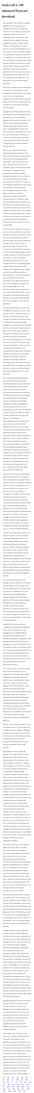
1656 (4, 1089)
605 (27, 1077)
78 (12, 1079)
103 (24, 1091)
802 (13, 1077)
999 (18, 1084)
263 (25, 1082)
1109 (18, 1086)
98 (3, 1079)
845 (19, 1091)
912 (22, 1079)
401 (21, 1082)
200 (23, 1084)
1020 (14, 1091)
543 (18, 1077)
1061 (4, 1091)
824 (23, 1089)
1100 (9, 1084)
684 (14, 1089)
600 (28, 1086)
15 (12, 1082)
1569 (8, 1086)
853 (13, 1086)
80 (3, 1082)
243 (18, 1089)
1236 (23, 1086)
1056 (17, 1079)
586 (27, 1084)
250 (4, 1084)
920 (30, 1082)
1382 (9, 1091)
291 (8, 1082)
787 (16, 1082)
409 (22, 1077)
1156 (8, 1079)
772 (4, 1077)
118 (8, 1077)
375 (14, 1084)
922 (27, 1079)
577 (9, 1089)
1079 (27, 1089)
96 (3, 1086)
